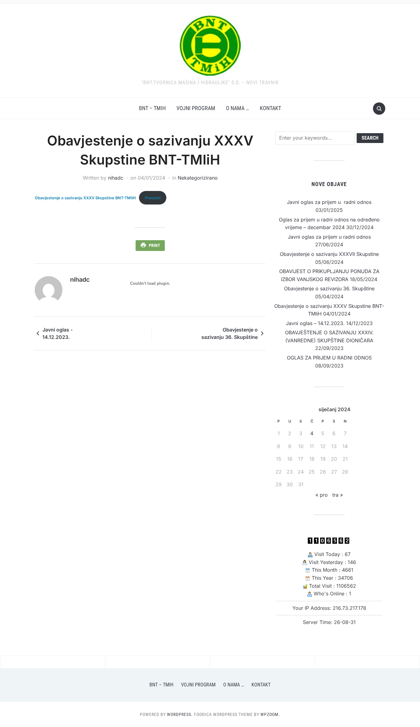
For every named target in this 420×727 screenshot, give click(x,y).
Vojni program (195, 108)
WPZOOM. (270, 714)
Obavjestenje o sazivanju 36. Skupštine (229, 333)
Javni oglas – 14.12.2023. (315, 323)
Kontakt (270, 108)
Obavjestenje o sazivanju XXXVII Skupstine (329, 254)
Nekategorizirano (198, 178)
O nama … (237, 108)
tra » (337, 495)
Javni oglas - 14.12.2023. (57, 333)
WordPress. (180, 714)
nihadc (115, 178)
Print (154, 245)
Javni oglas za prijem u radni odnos (329, 202)
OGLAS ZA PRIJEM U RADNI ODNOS (329, 358)
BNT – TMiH (152, 108)
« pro (321, 495)
